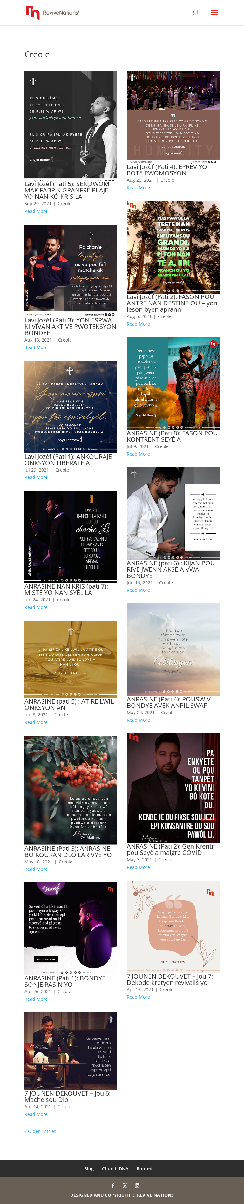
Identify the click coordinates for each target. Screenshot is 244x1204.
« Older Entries (40, 1131)
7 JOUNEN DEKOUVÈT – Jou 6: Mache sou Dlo (67, 1096)
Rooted (144, 1169)
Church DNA (115, 1169)
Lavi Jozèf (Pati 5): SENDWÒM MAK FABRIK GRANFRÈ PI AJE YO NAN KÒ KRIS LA (66, 190)
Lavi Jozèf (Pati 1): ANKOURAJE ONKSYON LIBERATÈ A (68, 459)
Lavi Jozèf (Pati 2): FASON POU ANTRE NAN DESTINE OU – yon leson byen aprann (172, 303)
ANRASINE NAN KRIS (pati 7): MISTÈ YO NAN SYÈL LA (66, 589)
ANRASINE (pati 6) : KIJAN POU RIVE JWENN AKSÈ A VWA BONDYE (171, 569)
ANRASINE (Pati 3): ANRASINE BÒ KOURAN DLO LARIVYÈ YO (68, 851)
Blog (89, 1169)
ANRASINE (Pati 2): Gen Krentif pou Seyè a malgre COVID (171, 849)
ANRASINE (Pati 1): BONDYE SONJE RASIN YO (64, 981)
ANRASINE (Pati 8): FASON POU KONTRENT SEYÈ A (172, 436)
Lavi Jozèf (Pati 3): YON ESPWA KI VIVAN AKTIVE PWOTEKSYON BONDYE (70, 326)
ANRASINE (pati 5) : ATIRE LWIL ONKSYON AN (69, 704)
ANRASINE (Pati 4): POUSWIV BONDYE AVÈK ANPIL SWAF (169, 702)
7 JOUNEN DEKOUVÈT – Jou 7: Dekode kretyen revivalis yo (170, 979)
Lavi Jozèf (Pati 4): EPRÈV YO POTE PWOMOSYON (167, 169)
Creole (64, 203)
